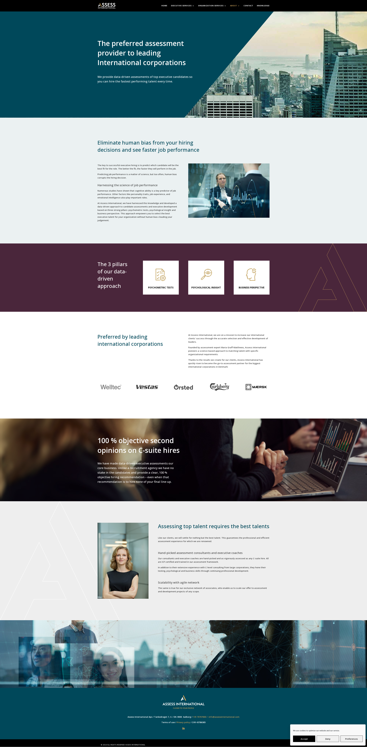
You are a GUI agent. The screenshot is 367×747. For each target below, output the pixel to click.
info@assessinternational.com (224, 717)
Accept (304, 738)
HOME (164, 6)
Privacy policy (183, 722)
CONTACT (248, 6)
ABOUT (233, 6)
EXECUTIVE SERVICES (181, 6)
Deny (327, 738)
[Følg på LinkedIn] (183, 728)
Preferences (351, 738)
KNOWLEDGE (263, 6)
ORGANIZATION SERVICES (210, 6)
